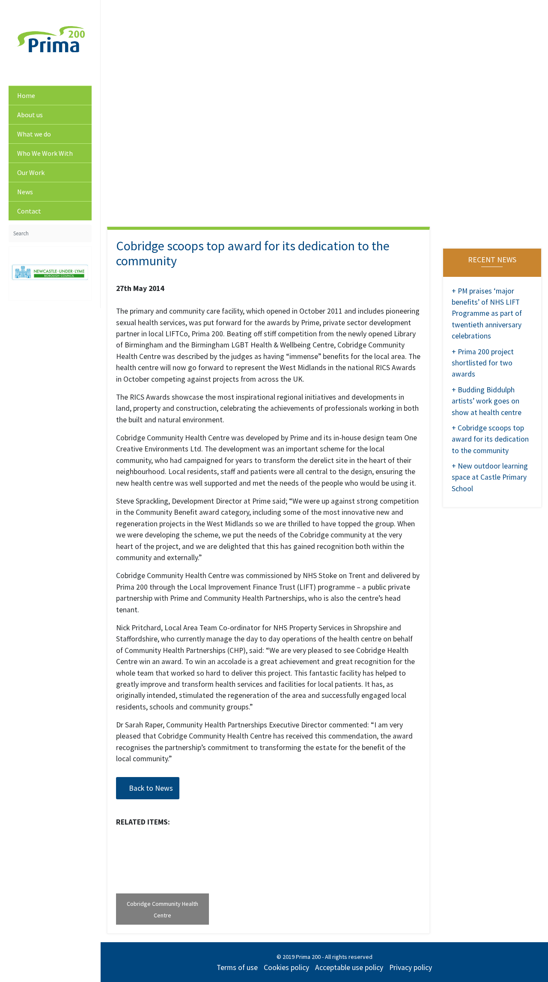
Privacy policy (410, 967)
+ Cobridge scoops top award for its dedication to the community (490, 439)
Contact (29, 211)
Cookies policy (286, 967)
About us (30, 114)
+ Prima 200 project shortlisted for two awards (483, 363)
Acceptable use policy (349, 967)
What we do (34, 134)
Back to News (150, 788)
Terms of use (237, 967)
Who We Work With (45, 153)
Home (26, 95)
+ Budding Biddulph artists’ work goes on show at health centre (486, 401)
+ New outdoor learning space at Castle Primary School (490, 477)
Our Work (31, 172)
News (25, 191)
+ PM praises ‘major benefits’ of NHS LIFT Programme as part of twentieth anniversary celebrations (487, 313)
